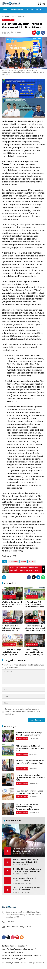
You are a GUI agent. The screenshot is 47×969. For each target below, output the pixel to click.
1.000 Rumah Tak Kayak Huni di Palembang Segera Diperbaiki (12, 652)
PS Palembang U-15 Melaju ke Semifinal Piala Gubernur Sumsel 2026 (34, 604)
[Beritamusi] (11, 3)
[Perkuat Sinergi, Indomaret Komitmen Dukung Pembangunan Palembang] (34, 640)
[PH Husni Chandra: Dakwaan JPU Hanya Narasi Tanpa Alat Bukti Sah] (12, 616)
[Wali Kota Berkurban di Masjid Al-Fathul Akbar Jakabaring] (12, 593)
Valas (32, 561)
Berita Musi (5, 32)
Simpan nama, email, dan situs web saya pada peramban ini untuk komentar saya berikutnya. (22, 711)
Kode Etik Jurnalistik (32, 955)
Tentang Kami (8, 946)
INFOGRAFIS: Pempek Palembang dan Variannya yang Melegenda (27, 870)
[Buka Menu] (39, 3)
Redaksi (21, 946)
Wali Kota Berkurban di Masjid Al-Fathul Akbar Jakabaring (12, 604)
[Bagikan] (43, 33)
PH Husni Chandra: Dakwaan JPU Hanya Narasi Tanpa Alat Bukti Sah (11, 628)
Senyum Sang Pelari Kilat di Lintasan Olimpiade (24, 879)
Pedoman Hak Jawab (11, 955)
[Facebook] (29, 577)
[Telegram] (38, 577)
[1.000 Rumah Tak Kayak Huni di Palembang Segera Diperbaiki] (12, 640)
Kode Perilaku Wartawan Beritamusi (17, 949)
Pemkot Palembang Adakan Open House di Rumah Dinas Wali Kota (34, 628)
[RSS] (22, 937)
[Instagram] (13, 937)
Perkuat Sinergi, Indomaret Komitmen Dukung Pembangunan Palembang (34, 652)
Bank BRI (14, 561)
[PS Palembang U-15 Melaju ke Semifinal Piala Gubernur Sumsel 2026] (34, 593)
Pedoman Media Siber (11, 952)
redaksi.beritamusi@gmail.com (19, 926)
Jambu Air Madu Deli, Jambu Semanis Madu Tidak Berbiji (25, 861)
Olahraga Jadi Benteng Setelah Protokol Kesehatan (26, 888)
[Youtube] (17, 937)
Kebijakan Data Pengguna (13, 958)
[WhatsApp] (43, 577)
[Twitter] (34, 577)
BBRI (24, 561)
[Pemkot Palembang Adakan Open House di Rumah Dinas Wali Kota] (34, 616)
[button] (43, 3)
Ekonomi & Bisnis (8, 20)
